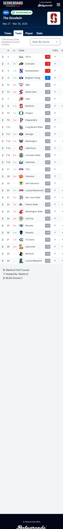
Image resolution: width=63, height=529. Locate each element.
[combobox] (45, 42)
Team (18, 33)
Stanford (23, 274)
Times (7, 33)
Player (29, 33)
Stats (39, 33)
